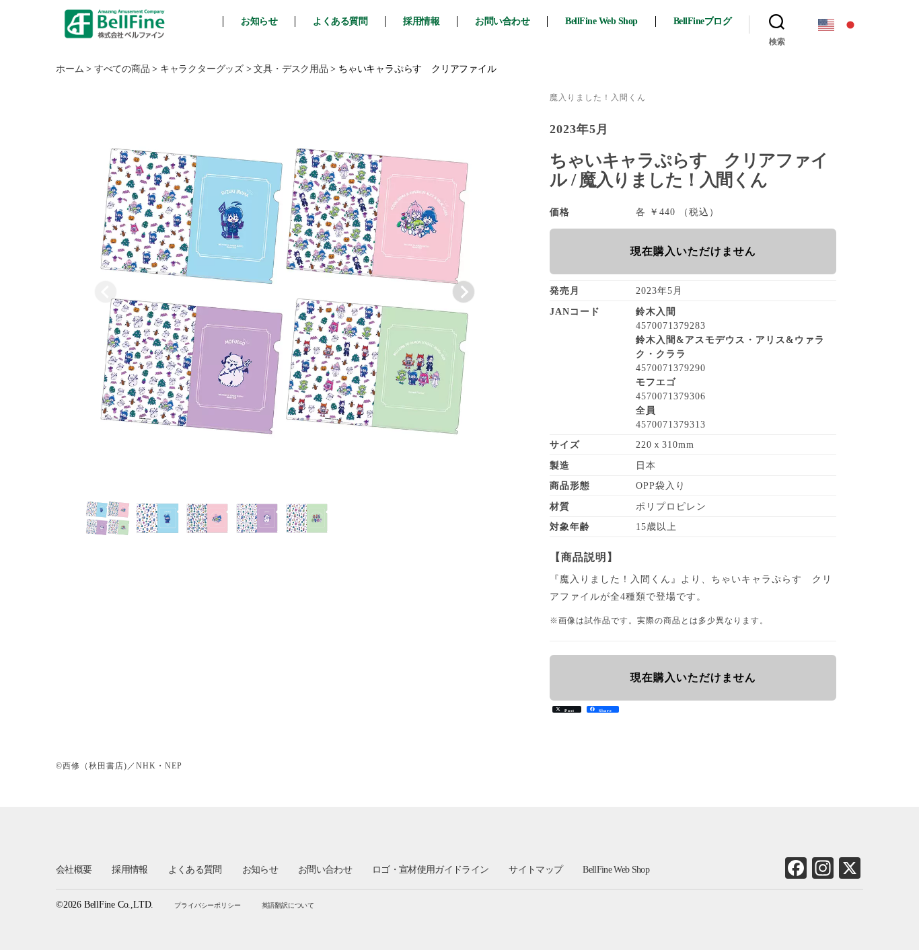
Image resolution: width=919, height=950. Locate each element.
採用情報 (421, 21)
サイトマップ (535, 870)
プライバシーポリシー (207, 905)
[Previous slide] (105, 291)
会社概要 (73, 870)
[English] (827, 24)
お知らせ (259, 21)
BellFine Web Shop (601, 21)
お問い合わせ (502, 21)
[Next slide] (463, 291)
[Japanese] (851, 24)
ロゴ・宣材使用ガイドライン (430, 870)
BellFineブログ (702, 21)
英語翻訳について (288, 905)
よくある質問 (340, 21)
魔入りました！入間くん (598, 97)
